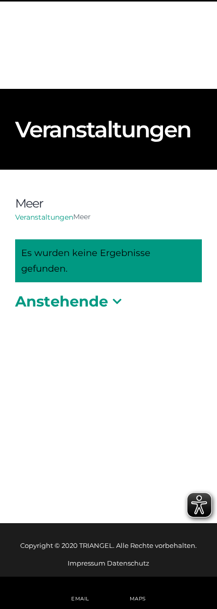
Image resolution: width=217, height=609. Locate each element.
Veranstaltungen (44, 217)
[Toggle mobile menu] (196, 48)
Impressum (86, 563)
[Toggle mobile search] (176, 48)
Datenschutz (128, 563)
